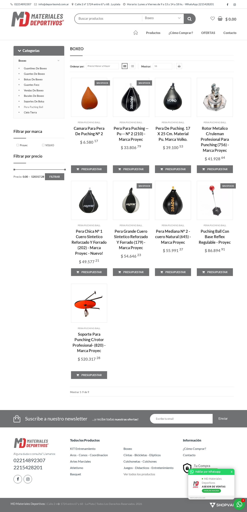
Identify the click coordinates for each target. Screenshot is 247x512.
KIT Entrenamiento (83, 448)
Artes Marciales (80, 461)
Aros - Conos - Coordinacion (89, 455)
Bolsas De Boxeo (33, 79)
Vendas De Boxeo (33, 90)
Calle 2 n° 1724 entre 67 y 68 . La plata (97, 4)
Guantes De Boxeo (34, 73)
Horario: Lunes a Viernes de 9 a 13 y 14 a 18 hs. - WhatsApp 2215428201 (170, 4)
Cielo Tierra (30, 112)
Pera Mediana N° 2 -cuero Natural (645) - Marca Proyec (173, 237)
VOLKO (49, 145)
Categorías (31, 50)
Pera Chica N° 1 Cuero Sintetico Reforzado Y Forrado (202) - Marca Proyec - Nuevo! (89, 242)
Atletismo (76, 468)
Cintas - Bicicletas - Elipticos (142, 455)
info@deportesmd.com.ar (53, 4)
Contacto (229, 33)
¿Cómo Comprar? (181, 33)
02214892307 (22, 4)
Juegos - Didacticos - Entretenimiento (148, 468)
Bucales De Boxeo (34, 95)
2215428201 (28, 467)
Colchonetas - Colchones (140, 461)
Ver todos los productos (139, 474)
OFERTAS (208, 33)
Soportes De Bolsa (34, 101)
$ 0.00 (230, 19)
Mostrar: (146, 66)
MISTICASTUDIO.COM (197, 498)
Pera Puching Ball (33, 107)
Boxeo (22, 60)
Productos (153, 33)
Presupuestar (91, 169)
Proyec (24, 145)
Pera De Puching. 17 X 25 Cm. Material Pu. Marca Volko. (173, 134)
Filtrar (54, 176)
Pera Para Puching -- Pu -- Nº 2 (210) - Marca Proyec (131, 134)
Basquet (75, 474)
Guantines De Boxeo (35, 68)
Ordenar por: (77, 66)
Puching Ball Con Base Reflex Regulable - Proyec (215, 237)
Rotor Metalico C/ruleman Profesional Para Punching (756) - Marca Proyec (215, 139)
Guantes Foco (31, 84)
